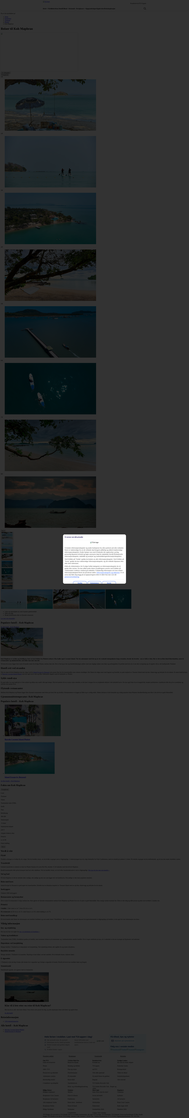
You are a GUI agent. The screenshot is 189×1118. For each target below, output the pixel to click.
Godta (80, 583)
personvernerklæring (72, 577)
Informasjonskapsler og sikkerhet (108, 572)
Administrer (94, 583)
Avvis (109, 583)
